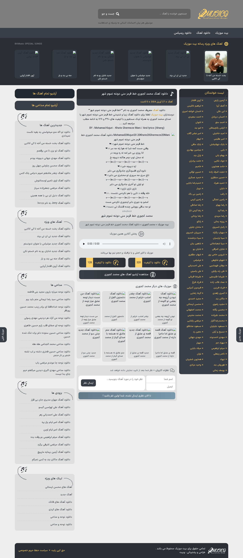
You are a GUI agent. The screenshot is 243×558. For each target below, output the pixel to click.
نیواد (222, 359)
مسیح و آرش (218, 332)
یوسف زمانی (219, 370)
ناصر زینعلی (219, 354)
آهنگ (155, 110)
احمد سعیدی (194, 117)
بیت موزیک (221, 33)
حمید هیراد (219, 183)
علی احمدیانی (194, 266)
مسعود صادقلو (194, 326)
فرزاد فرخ (196, 282)
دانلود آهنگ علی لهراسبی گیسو (54, 407)
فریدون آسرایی (194, 288)
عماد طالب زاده (217, 282)
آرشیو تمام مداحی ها (44, 105)
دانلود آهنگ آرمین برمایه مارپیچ (54, 452)
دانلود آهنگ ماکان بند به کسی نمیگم (51, 459)
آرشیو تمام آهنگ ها (45, 93)
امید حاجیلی (219, 133)
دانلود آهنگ (203, 33)
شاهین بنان (195, 243)
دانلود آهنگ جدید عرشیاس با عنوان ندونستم (47, 244)
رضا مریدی (219, 216)
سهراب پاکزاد (219, 232)
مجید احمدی (194, 299)
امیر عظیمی (219, 139)
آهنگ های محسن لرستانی (58, 487)
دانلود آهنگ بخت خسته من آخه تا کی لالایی (47, 143)
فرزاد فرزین (219, 288)
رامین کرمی (196, 199)
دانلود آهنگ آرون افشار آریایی (55, 266)
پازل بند (197, 155)
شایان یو (197, 249)
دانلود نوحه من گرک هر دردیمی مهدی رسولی (47, 318)
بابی (223, 150)
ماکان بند (220, 299)
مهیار (198, 343)
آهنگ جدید (66, 494)
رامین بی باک (194, 194)
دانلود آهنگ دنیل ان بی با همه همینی (50, 195)
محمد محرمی (194, 315)
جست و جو (108, 14)
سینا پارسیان (219, 238)
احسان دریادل (218, 117)
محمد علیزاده (218, 315)
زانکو (199, 221)
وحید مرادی (195, 365)
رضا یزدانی (196, 216)
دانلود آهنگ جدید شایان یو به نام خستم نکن (46, 251)
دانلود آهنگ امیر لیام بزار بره (56, 422)
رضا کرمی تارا (195, 210)
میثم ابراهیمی (218, 348)
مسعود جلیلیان (217, 326)
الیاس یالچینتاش (217, 128)
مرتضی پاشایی (194, 321)
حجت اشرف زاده (217, 172)
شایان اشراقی (218, 249)
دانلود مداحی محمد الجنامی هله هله (51, 344)
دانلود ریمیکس (182, 33)
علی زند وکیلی (218, 271)
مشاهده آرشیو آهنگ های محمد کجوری (126, 275)
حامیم (198, 166)
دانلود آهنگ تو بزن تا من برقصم (53, 151)
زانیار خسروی (218, 227)
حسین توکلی (195, 172)
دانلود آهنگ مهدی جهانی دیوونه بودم (50, 158)
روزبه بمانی (219, 221)
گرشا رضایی (195, 293)
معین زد (197, 332)
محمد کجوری (148, 224)
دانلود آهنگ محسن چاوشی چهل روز (51, 166)
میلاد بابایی (195, 348)
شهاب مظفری (194, 255)
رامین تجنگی (218, 199)
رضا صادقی (195, 205)
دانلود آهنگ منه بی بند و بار (55, 259)
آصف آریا (220, 106)
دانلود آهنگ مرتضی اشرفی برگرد (54, 445)
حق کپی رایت (58, 550)
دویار (198, 188)
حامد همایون (218, 166)
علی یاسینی (196, 271)
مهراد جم (220, 343)
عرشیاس (197, 260)
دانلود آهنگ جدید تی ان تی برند (53, 236)
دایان (222, 188)
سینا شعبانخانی (217, 243)
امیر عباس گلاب (194, 133)
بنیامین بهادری (194, 150)
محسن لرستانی (194, 304)
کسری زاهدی (219, 293)
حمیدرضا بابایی (193, 183)
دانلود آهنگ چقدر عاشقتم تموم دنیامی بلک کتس (44, 173)
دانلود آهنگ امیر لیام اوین (56, 430)
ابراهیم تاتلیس (194, 106)
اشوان (198, 122)
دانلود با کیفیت (148, 263)
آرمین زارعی (219, 100)
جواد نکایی (219, 161)
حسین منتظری (218, 177)
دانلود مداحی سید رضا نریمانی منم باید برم (48, 299)
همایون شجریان (193, 359)
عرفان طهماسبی (217, 266)
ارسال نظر (88, 383)
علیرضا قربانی (194, 277)
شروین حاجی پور (216, 255)
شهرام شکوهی (218, 260)
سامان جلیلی (195, 227)
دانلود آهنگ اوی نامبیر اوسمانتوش (52, 181)
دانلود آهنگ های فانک (60, 502)
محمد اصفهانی (193, 310)
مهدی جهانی (195, 337)
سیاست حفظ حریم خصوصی (33, 550)
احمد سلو (220, 122)
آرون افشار (196, 100)
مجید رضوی (219, 304)
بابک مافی (196, 144)
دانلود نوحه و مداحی (61, 517)
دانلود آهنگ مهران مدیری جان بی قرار (50, 400)
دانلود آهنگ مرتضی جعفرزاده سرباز (52, 188)
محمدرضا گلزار (218, 321)
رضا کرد (221, 210)
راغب (222, 194)
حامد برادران (195, 161)
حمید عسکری (194, 177)
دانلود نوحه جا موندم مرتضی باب (52, 363)
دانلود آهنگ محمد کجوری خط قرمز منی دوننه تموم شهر (135, 94)
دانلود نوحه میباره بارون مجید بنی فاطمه (48, 292)
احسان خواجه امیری (191, 111)
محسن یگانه (219, 310)
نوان (199, 354)
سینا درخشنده (194, 238)
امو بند (197, 128)
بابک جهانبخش (217, 144)
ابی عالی (221, 111)
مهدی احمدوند (217, 337)
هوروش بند (219, 365)
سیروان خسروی (193, 232)
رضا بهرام (220, 205)
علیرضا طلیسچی (217, 277)
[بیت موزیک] (213, 14)
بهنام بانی (220, 155)
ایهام (199, 139)
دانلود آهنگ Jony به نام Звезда (53, 203)
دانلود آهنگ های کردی (60, 509)
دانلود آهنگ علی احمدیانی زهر (54, 415)
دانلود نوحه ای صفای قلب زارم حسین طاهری (47, 325)
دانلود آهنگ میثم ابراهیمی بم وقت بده (50, 437)
